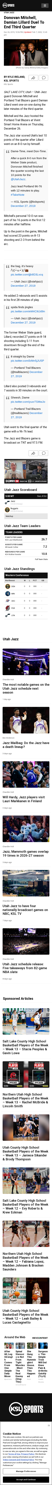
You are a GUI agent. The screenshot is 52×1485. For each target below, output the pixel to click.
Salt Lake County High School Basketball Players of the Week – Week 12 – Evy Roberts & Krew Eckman (25, 1206)
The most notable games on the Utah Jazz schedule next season (26, 688)
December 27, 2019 (23, 205)
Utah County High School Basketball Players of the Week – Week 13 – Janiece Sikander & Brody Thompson (25, 1153)
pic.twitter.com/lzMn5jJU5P (27, 360)
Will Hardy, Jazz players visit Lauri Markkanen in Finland (24, 799)
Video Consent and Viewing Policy (18, 1460)
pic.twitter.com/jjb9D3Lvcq (27, 274)
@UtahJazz (18, 179)
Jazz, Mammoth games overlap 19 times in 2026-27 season (26, 853)
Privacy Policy (27, 1454)
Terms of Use (14, 1454)
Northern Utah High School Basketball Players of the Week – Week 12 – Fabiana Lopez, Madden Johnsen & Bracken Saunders (25, 1261)
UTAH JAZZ (9, 12)
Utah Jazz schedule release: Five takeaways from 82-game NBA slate (25, 968)
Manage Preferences (26, 1471)
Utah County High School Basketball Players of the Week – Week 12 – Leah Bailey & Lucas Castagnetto (25, 1316)
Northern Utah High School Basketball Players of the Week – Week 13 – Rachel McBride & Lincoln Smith (25, 1100)
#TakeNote (17, 194)
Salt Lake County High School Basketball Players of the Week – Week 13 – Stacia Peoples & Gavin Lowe (25, 1047)
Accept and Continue (26, 1479)
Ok (49, 1425)
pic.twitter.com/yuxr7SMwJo (28, 401)
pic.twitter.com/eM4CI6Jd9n (28, 311)
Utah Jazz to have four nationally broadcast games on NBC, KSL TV (25, 910)
